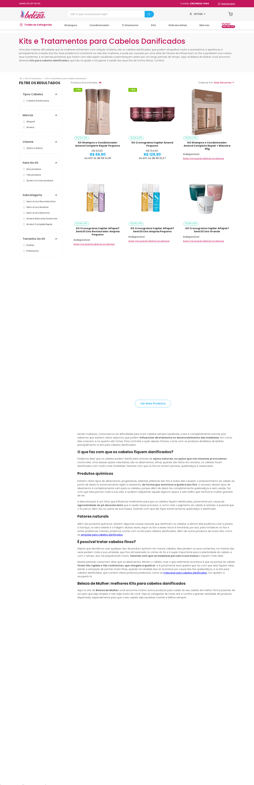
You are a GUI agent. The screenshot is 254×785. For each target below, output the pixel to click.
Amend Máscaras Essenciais (41, 218)
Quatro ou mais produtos (39, 180)
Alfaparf (30, 121)
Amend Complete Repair (39, 224)
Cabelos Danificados (37, 100)
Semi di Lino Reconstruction (41, 201)
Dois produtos (33, 169)
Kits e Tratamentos (33, 78)
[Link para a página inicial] (20, 78)
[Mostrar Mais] (153, 403)
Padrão (30, 245)
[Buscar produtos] (149, 14)
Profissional (32, 250)
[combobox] (111, 14)
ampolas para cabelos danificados (102, 534)
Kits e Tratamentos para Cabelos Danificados (66, 78)
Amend (30, 127)
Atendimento (228, 3)
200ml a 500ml (34, 148)
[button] (42, 94)
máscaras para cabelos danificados (185, 572)
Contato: (194, 3)
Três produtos (33, 174)
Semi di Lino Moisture (37, 207)
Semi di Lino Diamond (38, 212)
